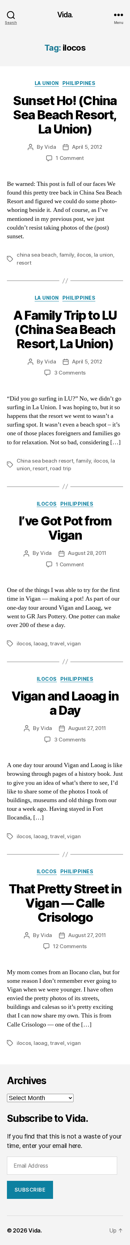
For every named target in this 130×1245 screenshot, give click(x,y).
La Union (47, 83)
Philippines (79, 83)
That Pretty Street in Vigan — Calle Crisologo (65, 903)
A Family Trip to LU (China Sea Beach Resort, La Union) (65, 329)
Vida (50, 147)
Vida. (65, 14)
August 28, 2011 (87, 553)
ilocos (84, 254)
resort (24, 262)
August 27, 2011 (87, 728)
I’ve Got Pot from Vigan (65, 528)
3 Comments (70, 372)
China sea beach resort (45, 460)
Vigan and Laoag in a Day (65, 703)
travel (57, 643)
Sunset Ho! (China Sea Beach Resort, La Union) (65, 115)
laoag (40, 643)
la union (103, 254)
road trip (60, 468)
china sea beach (37, 254)
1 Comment (70, 158)
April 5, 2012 (87, 147)
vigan (74, 643)
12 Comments (70, 946)
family (66, 254)
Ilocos (47, 504)
